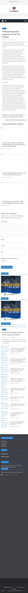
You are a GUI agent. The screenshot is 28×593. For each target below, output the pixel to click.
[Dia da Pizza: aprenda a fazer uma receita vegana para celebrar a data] (14, 183)
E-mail (3, 246)
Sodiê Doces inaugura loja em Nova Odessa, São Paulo (13, 333)
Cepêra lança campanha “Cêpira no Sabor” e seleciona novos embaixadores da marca (13, 116)
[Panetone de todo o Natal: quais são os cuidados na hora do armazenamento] (5, 371)
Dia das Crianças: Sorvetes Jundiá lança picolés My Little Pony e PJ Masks (18, 390)
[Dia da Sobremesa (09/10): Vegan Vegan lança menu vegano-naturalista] (5, 424)
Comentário (4, 221)
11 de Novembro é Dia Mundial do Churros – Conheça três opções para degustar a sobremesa (18, 350)
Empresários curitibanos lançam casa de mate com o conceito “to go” (18, 405)
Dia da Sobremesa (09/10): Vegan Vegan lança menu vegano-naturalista (18, 423)
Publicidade (3, 446)
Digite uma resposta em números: (9, 258)
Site (2, 252)
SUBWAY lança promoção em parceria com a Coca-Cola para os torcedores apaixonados (18, 380)
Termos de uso (4, 442)
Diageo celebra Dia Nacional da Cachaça (15, 120)
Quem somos (4, 441)
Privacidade (3, 444)
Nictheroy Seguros (5, 456)
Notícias (4, 28)
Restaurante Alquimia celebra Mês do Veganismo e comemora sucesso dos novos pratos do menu (18, 360)
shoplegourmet (4, 453)
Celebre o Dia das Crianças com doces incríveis (17, 397)
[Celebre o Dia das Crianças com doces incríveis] (5, 399)
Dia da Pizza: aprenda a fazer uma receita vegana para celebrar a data (12, 202)
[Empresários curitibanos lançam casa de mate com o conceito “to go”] (5, 406)
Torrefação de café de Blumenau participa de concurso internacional (18, 414)
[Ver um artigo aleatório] (25, 20)
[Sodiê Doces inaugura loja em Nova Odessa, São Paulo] (14, 327)
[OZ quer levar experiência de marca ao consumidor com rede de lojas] (14, 154)
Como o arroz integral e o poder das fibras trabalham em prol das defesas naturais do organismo (13, 144)
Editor (15, 39)
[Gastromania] (2, 20)
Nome (3, 239)
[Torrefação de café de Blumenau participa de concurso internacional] (5, 415)
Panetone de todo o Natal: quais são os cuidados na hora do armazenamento (18, 370)
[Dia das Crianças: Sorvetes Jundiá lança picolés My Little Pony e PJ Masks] (5, 391)
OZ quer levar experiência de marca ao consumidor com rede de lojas (14, 174)
